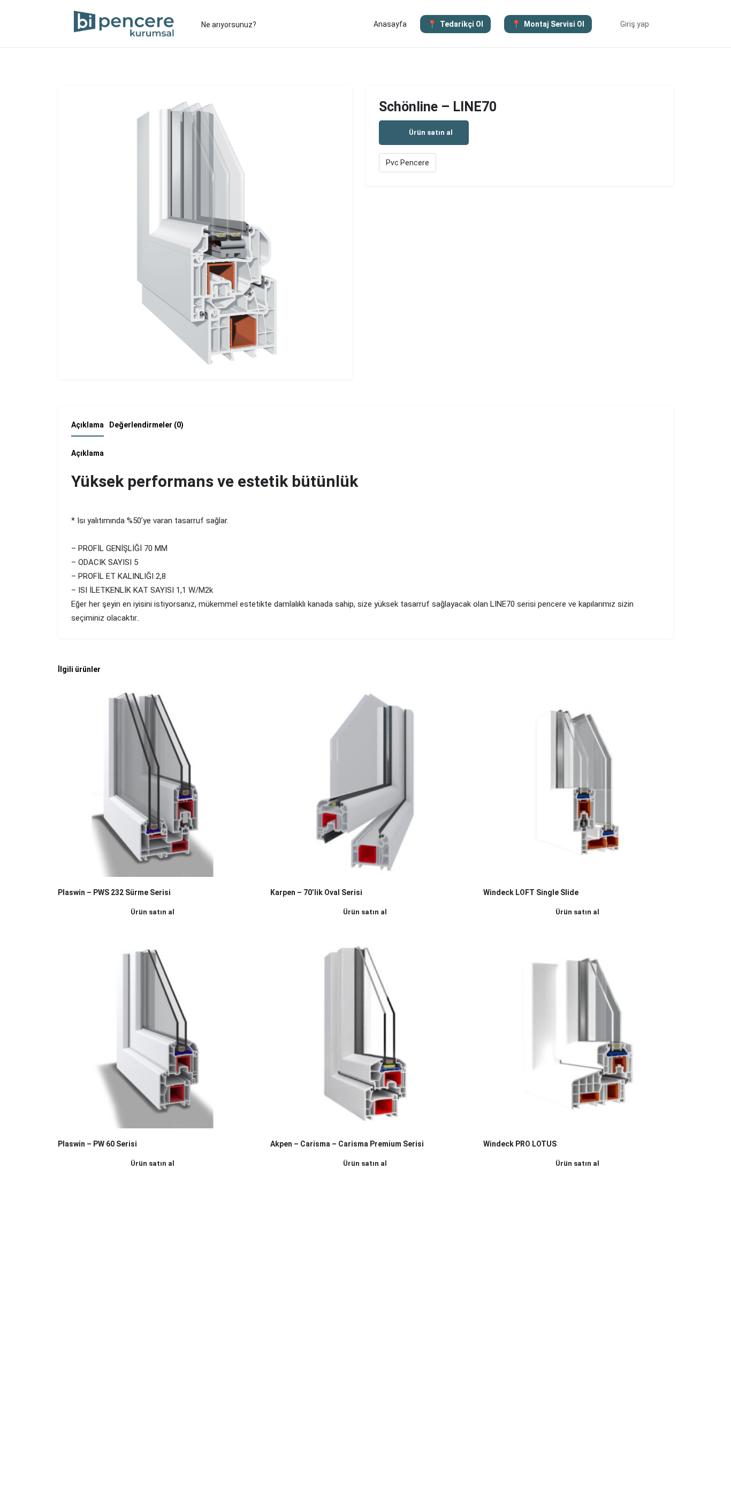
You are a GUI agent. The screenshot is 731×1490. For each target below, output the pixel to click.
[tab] (90, 428)
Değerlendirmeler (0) (146, 425)
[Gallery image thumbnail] (204, 232)
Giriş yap (634, 24)
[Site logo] (125, 23)
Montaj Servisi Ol (554, 24)
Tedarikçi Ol (461, 24)
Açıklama (87, 425)
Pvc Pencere (407, 162)
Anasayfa (390, 24)
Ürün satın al (431, 132)
